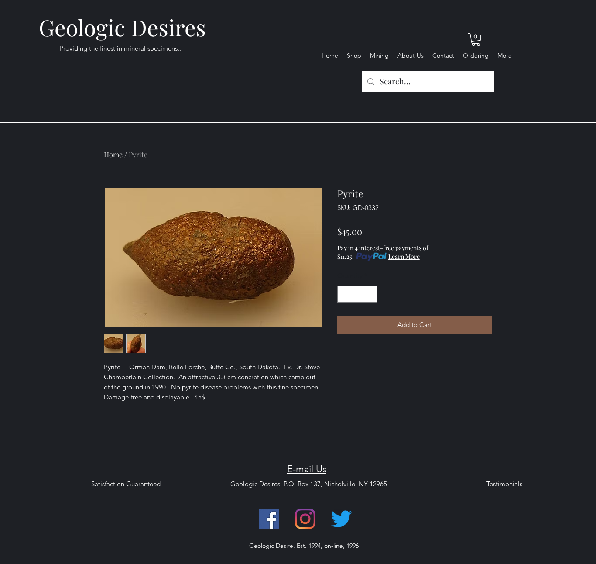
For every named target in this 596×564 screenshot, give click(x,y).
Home (113, 154)
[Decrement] (344, 294)
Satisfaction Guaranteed (126, 484)
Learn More (404, 256)
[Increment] (371, 294)
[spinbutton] (357, 294)
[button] (475, 39)
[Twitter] (341, 519)
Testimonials (504, 484)
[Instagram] (305, 519)
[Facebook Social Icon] (269, 519)
